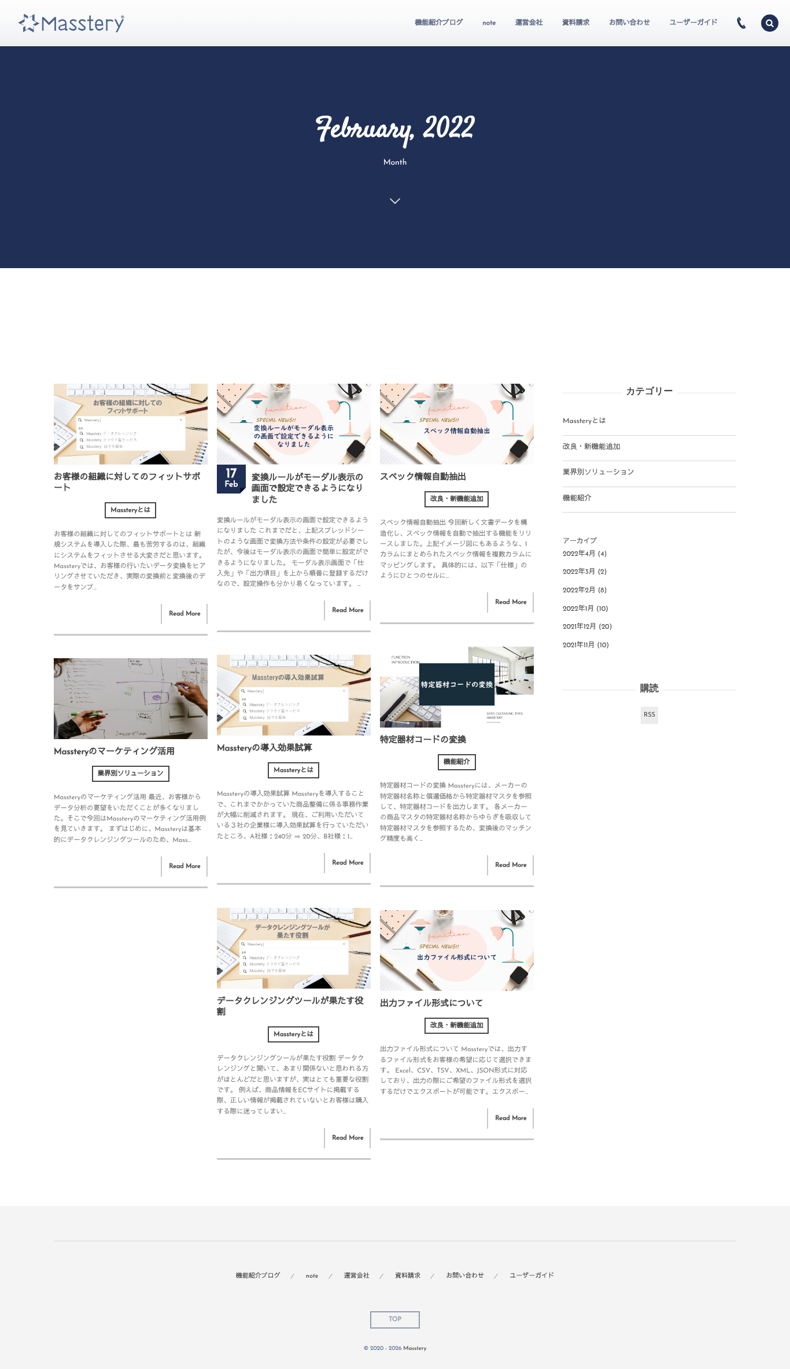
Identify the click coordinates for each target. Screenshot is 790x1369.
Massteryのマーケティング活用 (114, 752)
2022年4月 (579, 554)
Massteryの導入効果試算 (264, 748)
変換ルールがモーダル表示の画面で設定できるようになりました (308, 489)
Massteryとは (130, 510)
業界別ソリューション (131, 773)
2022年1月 (578, 609)
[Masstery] (71, 23)
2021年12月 (579, 627)
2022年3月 (579, 572)
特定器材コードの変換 (423, 740)
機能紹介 (457, 762)
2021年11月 (579, 645)
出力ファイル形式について (431, 1004)
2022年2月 (579, 590)
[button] (769, 23)
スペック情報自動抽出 (423, 477)
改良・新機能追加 (456, 499)
